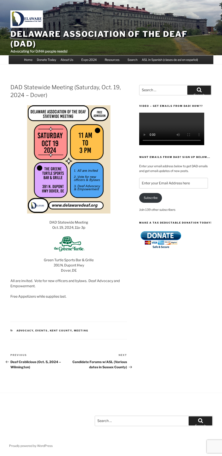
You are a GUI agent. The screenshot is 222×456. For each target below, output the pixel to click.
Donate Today (46, 60)
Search (132, 60)
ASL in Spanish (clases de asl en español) (170, 60)
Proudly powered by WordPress (31, 446)
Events (41, 330)
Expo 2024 (89, 60)
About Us (66, 60)
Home (28, 60)
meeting (81, 330)
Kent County (61, 330)
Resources (112, 60)
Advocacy (24, 330)
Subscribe (151, 198)
